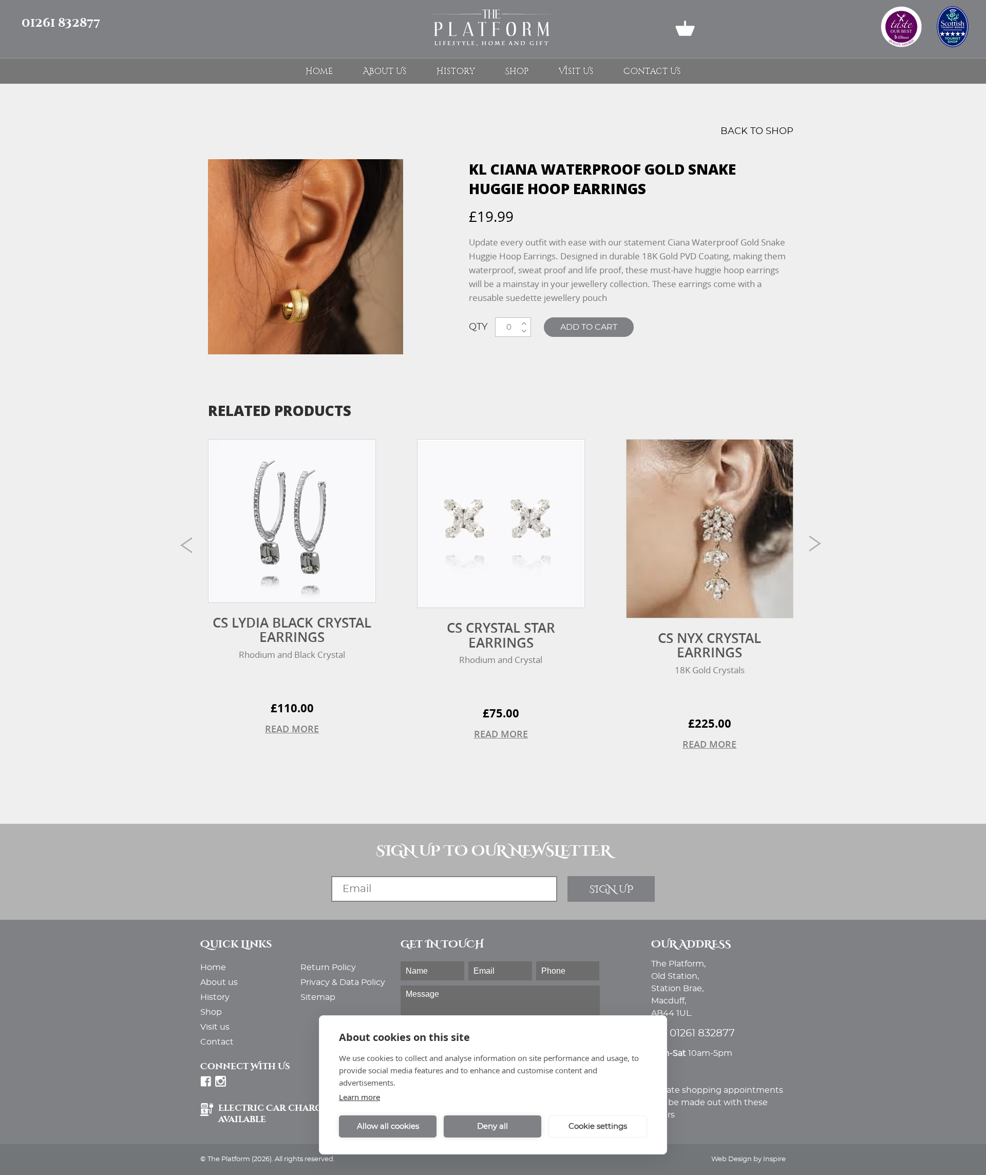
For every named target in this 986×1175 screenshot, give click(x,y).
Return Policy (328, 967)
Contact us (652, 71)
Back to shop (756, 131)
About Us (385, 71)
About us (219, 982)
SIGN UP (611, 889)
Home (319, 71)
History (456, 71)
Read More (292, 729)
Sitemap (317, 997)
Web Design (731, 1159)
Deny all (492, 1126)
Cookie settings (597, 1126)
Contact (217, 1042)
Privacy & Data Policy (342, 982)
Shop (517, 71)
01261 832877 (61, 23)
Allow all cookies (388, 1126)
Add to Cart (588, 327)
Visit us (576, 71)
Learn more (359, 1097)
